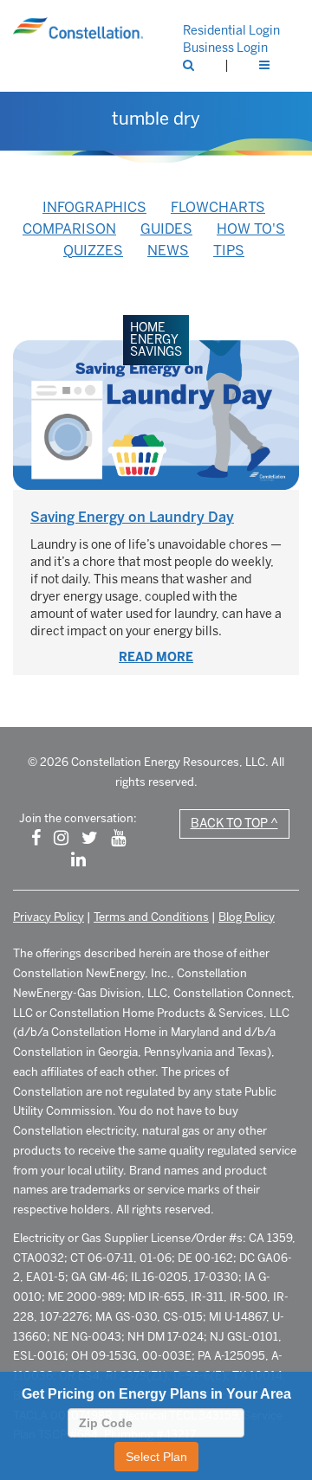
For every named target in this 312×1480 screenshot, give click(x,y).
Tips (228, 250)
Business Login (225, 48)
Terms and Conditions (151, 917)
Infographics (94, 207)
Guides (166, 229)
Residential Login (231, 30)
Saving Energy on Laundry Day (132, 517)
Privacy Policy (48, 917)
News (168, 250)
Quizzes (93, 250)
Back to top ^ (234, 823)
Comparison (69, 229)
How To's (251, 229)
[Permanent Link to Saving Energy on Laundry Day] (156, 415)
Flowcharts (218, 207)
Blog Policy (246, 917)
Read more (156, 657)
